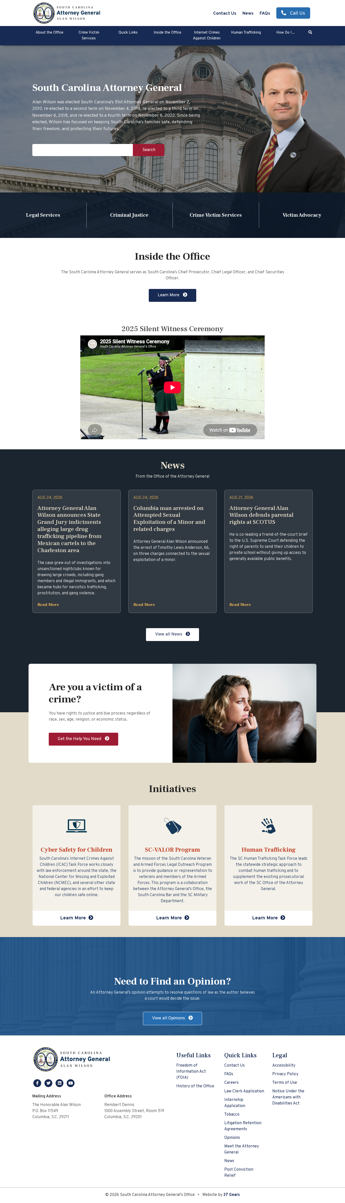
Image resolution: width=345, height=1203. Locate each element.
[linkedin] (60, 1083)
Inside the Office (167, 32)
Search (148, 150)
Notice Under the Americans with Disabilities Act (288, 1097)
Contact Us (224, 13)
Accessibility (283, 1065)
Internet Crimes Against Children (206, 35)
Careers (231, 1082)
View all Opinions (169, 1018)
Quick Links (128, 32)
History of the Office (195, 1086)
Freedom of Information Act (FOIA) (191, 1071)
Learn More (169, 295)
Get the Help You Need (80, 739)
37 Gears (231, 1194)
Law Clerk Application (244, 1091)
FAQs (265, 13)
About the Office (49, 32)
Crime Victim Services (89, 35)
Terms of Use (284, 1082)
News (248, 13)
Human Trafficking (246, 32)
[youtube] (71, 1083)
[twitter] (49, 1083)
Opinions (232, 1137)
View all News (169, 634)
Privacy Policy (285, 1074)
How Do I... (285, 32)
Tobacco (231, 1114)
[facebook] (37, 1083)
